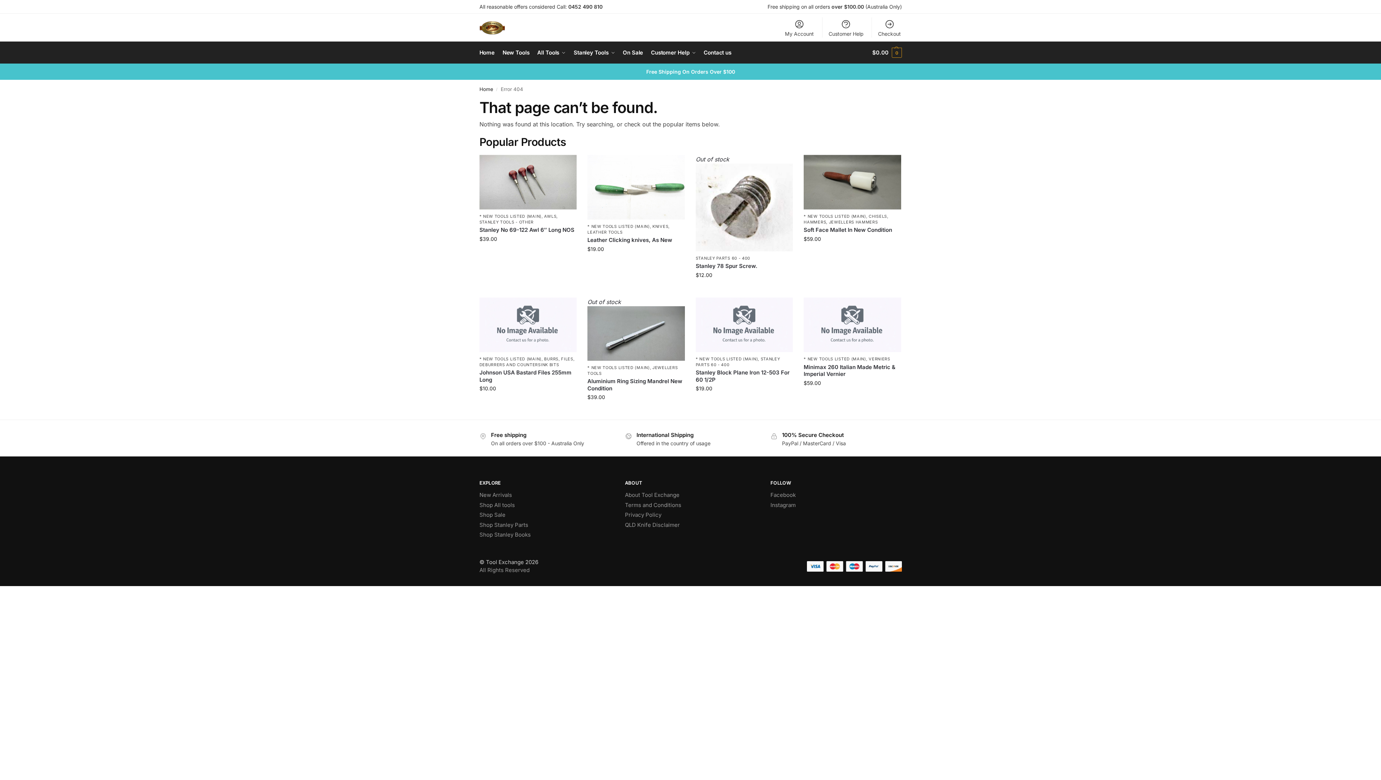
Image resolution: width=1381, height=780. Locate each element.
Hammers (815, 222)
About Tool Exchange (652, 494)
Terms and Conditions (653, 505)
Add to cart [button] (528, 254)
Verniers (879, 358)
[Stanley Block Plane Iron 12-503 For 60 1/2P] (744, 325)
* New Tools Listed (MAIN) (510, 216)
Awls (550, 216)
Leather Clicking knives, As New (629, 240)
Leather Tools (604, 232)
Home (486, 89)
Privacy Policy (643, 514)
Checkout (889, 34)
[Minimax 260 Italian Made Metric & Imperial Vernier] (852, 325)
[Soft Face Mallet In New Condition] (852, 182)
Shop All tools (497, 505)
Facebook (783, 494)
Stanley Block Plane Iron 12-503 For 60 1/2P (743, 376)
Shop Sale (492, 514)
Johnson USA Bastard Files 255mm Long (525, 376)
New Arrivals (495, 494)
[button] (887, 53)
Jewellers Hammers (853, 222)
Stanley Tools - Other (506, 222)
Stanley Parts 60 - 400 (723, 258)
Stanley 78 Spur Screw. (726, 266)
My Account (799, 34)
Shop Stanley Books (505, 534)
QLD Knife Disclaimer (652, 524)
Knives (660, 226)
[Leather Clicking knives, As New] (636, 187)
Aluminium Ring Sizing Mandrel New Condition (634, 385)
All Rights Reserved (504, 570)
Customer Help (846, 34)
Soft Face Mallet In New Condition (848, 229)
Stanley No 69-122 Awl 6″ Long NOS (526, 229)
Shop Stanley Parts (503, 524)
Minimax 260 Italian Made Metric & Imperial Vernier (849, 371)
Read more (744, 290)
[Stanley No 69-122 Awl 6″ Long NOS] (528, 182)
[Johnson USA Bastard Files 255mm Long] (528, 325)
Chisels (878, 216)
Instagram (783, 505)
